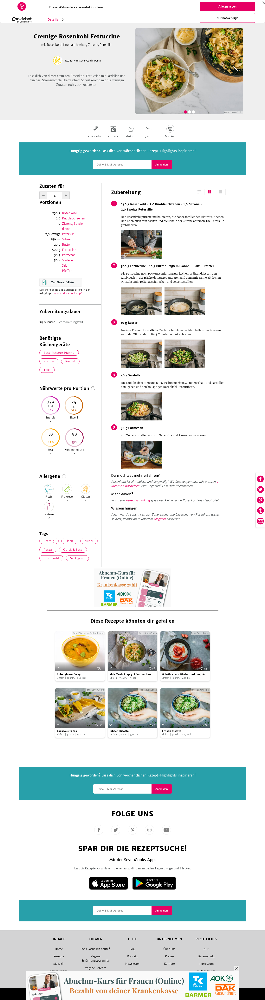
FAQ (132, 949)
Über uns (169, 949)
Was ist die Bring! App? (68, 293)
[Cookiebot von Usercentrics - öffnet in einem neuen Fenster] (22, 20)
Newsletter (132, 963)
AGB (206, 949)
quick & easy (73, 549)
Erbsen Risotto (119, 731)
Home (59, 949)
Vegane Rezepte (95, 968)
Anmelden (161, 164)
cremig (49, 541)
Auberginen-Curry (69, 674)
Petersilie (68, 234)
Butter (66, 244)
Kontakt (132, 956)
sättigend (77, 558)
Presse (169, 956)
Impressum (206, 963)
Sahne (66, 239)
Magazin (159, 519)
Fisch (69, 541)
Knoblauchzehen (73, 218)
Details (53, 19)
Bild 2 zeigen (189, 112)
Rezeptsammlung (138, 500)
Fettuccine (69, 250)
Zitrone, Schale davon (72, 226)
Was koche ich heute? (95, 949)
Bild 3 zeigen (193, 112)
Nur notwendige (227, 18)
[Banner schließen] (263, 3)
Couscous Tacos (67, 731)
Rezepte (59, 956)
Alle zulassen (227, 6)
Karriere (169, 963)
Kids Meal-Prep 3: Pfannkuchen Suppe (130, 674)
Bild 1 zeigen (185, 112)
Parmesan (68, 255)
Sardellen (68, 260)
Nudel (89, 541)
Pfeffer (67, 271)
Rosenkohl (69, 213)
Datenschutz (206, 956)
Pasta (48, 549)
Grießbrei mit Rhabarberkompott (183, 674)
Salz (65, 265)
